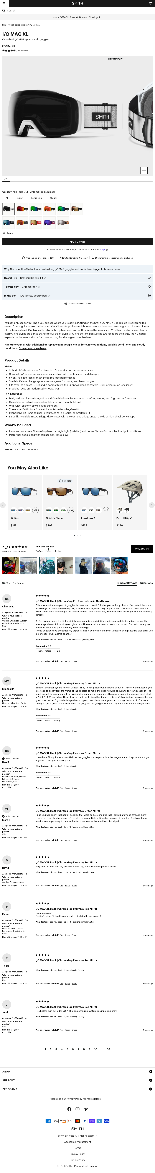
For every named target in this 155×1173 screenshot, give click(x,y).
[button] (3, 3)
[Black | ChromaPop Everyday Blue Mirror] (8, 222)
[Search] (3, 10)
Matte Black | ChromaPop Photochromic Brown (99, 510)
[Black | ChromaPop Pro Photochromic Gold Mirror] (76, 209)
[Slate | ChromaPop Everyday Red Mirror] (22, 222)
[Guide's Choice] (60, 492)
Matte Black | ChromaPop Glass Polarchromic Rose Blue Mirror (21, 510)
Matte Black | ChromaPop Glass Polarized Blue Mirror (14, 510)
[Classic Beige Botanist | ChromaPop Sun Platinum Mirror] (63, 222)
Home (4, 25)
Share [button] (74, 661)
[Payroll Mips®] (130, 492)
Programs (9, 1089)
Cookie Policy (77, 1160)
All (7, 197)
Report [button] (67, 661)
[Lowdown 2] (95, 492)
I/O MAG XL (35, 25)
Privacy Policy (74, 1098)
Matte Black (127, 510)
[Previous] (3, 505)
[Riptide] (25, 492)
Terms (77, 1147)
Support (8, 1080)
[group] (24, 502)
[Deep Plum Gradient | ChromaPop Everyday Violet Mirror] (49, 222)
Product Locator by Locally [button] (80, 303)
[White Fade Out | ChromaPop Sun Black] (8, 209)
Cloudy (53, 197)
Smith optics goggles (18, 25)
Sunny (20, 197)
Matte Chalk (119, 510)
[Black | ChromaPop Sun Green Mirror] (36, 209)
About (7, 1071)
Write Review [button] (142, 548)
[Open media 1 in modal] (144, 170)
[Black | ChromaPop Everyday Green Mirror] (63, 209)
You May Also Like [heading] (27, 467)
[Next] (152, 505)
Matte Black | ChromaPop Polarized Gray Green (91, 510)
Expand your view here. (32, 348)
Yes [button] (61, 661)
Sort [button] (5, 582)
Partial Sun (36, 197)
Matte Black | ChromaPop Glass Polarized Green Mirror (63, 510)
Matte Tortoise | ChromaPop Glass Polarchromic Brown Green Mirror (56, 510)
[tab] (127, 583)
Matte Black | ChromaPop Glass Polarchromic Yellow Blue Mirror (49, 510)
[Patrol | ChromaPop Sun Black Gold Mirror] (36, 222)
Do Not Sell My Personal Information (77, 1166)
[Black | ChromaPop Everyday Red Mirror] (49, 209)
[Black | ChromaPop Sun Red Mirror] (22, 209)
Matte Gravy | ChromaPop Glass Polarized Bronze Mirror (28, 510)
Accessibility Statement (77, 1141)
